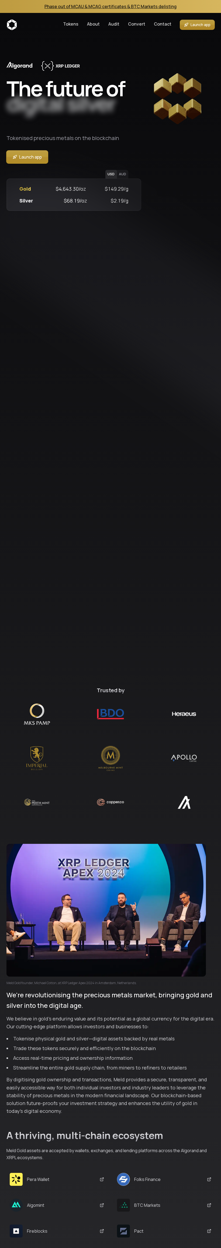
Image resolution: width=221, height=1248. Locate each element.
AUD (122, 174)
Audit (113, 24)
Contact (162, 24)
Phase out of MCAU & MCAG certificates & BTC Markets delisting (110, 6)
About (93, 24)
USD (111, 174)
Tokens (70, 24)
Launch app (200, 24)
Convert (136, 24)
